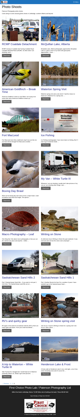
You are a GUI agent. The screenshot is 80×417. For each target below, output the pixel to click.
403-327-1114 (64, 392)
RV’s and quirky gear (14, 320)
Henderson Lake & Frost (55, 364)
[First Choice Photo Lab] (4, 2)
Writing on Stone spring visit (58, 320)
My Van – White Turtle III (56, 178)
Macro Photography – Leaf (18, 234)
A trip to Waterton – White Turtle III (17, 366)
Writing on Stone (51, 234)
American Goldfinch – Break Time (19, 90)
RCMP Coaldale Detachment (19, 44)
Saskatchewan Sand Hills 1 (57, 277)
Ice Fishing (47, 135)
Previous (5, 383)
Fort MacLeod (10, 135)
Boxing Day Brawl (12, 190)
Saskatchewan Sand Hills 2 (18, 277)
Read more (7, 56)
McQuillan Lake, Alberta (55, 44)
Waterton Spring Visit (53, 89)
